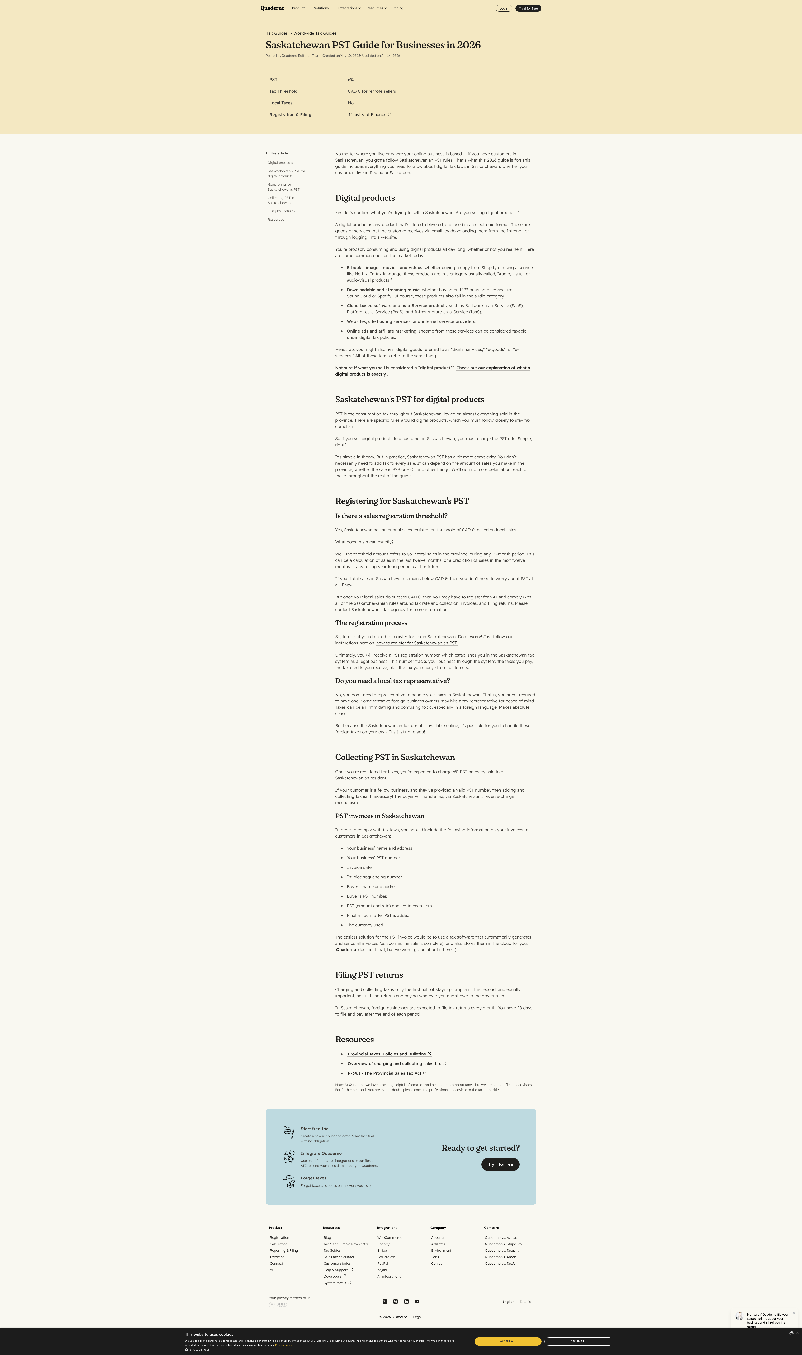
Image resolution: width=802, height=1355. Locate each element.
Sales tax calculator (339, 1257)
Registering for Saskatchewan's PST (284, 186)
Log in (503, 8)
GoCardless (386, 1257)
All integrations (389, 1276)
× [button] (797, 1333)
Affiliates (438, 1244)
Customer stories (337, 1263)
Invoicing (277, 1257)
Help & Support (336, 1270)
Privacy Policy (283, 1345)
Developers (333, 1276)
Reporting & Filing (284, 1250)
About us (438, 1237)
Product (298, 8)
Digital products (280, 163)
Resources (375, 8)
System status (335, 1283)
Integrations (347, 8)
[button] (324, 1349)
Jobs (435, 1257)
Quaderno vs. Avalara (501, 1237)
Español (526, 1301)
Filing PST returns (281, 211)
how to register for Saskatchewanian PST (416, 642)
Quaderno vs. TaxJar (501, 1263)
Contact (437, 1263)
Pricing (397, 8)
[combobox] (791, 1333)
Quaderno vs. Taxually (502, 1250)
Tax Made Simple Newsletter (346, 1244)
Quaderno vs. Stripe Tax (503, 1244)
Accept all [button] (508, 1341)
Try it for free (528, 8)
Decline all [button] (578, 1341)
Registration (279, 1237)
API (273, 1270)
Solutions (321, 8)
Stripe (382, 1250)
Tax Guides (332, 1250)
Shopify (383, 1244)
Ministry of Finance (367, 114)
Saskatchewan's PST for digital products (286, 173)
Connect (276, 1263)
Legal (417, 1317)
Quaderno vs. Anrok (500, 1257)
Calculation (278, 1244)
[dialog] (401, 1341)
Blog (327, 1237)
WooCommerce (389, 1237)
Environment (441, 1250)
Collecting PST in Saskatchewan (281, 200)
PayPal (382, 1263)
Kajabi (382, 1270)
